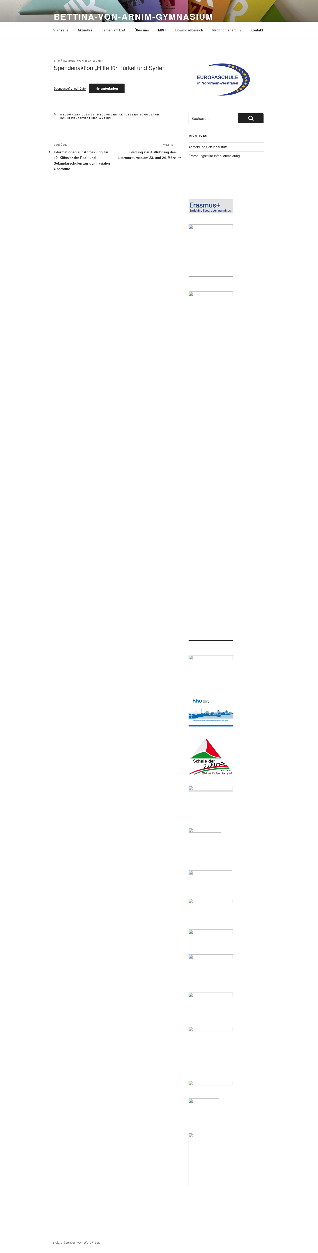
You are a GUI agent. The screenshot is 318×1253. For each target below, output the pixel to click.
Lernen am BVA (113, 30)
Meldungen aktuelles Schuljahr (128, 114)
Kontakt (256, 30)
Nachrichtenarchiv (226, 30)
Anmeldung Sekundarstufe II (209, 147)
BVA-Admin (94, 60)
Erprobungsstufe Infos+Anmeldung (214, 155)
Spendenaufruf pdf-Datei (70, 88)
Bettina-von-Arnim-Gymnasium (133, 16)
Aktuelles (85, 30)
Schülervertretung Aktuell (87, 118)
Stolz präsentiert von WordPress (76, 1242)
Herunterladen (106, 88)
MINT (162, 30)
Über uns (142, 30)
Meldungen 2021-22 (77, 114)
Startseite (60, 30)
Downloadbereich (189, 30)
